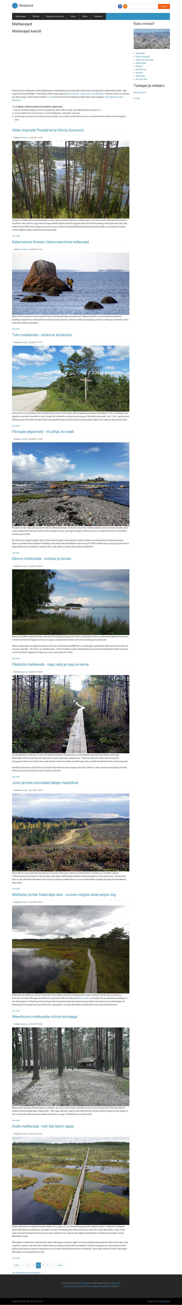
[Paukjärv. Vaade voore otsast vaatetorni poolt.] (70, 179)
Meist (85, 16)
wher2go (24, 138)
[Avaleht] (15, 5)
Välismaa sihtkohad (144, 60)
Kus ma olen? (142, 79)
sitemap (101, 1286)
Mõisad (36, 16)
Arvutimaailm (140, 92)
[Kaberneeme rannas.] (70, 283)
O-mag (137, 98)
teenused (91, 1286)
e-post (73, 1286)
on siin (49, 97)
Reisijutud (26, 5)
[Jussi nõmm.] (70, 832)
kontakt (116, 1283)
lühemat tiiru (83, 998)
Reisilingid (140, 76)
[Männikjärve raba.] (70, 1181)
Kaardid (139, 73)
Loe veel (15, 236)
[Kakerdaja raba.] (70, 949)
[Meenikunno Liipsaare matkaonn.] (70, 1067)
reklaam (81, 1286)
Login (66, 1286)
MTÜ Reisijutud (85, 1283)
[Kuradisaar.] (70, 602)
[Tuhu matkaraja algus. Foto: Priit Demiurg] (70, 378)
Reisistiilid (140, 53)
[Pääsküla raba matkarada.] (70, 714)
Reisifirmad (141, 69)
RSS (116, 1286)
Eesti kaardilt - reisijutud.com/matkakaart (85, 94)
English (109, 1286)
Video (73, 16)
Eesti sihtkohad (142, 56)
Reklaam (99, 16)
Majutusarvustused (55, 16)
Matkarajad (20, 16)
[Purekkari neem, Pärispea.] (70, 484)
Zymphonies (164, 1301)
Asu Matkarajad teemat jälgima (26, 1273)
